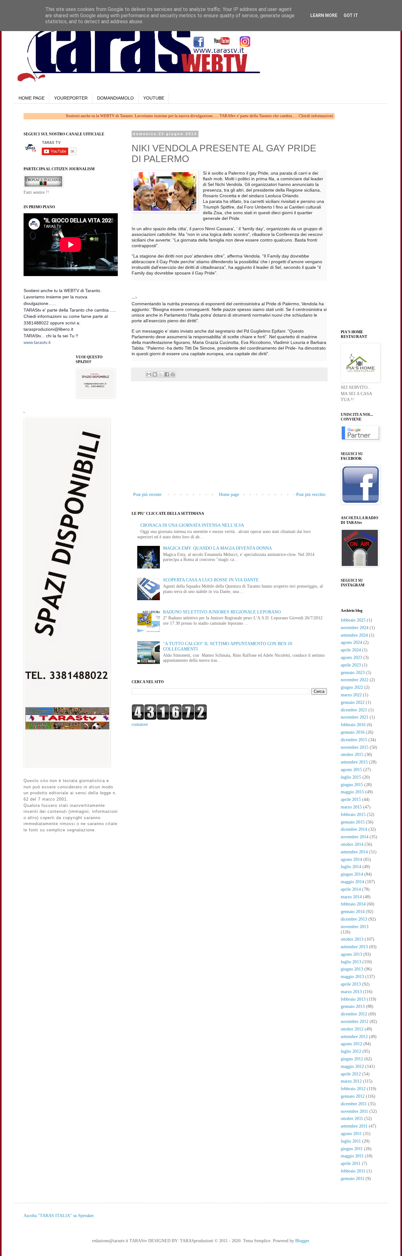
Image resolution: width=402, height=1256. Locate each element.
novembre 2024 (354, 627)
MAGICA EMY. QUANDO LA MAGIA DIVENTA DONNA (217, 548)
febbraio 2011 (353, 1171)
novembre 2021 (354, 717)
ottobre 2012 (352, 1029)
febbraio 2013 (353, 999)
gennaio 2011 (352, 1178)
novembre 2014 (354, 837)
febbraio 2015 (353, 814)
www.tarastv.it (37, 342)
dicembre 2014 (354, 829)
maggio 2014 (352, 881)
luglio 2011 (351, 1141)
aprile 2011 (351, 1163)
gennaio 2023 (353, 672)
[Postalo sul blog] (155, 374)
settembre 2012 (354, 1036)
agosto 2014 (351, 859)
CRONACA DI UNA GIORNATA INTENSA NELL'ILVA (192, 525)
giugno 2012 (352, 1059)
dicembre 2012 (354, 1014)
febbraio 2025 (353, 620)
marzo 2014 (351, 896)
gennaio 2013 (353, 1006)
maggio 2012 (352, 1066)
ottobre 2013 (352, 939)
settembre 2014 (354, 852)
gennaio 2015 (353, 822)
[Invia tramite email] (149, 374)
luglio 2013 (351, 962)
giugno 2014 (352, 874)
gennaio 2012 (353, 1096)
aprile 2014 (351, 889)
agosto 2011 (351, 1133)
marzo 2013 (351, 991)
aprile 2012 (351, 1074)
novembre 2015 (354, 747)
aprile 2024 (351, 650)
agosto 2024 (351, 642)
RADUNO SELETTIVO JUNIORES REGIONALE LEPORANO (222, 612)
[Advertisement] (212, 289)
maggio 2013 (352, 976)
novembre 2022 (354, 679)
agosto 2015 (351, 769)
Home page (229, 494)
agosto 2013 (351, 954)
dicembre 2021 (354, 710)
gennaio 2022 (353, 702)
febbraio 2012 (353, 1088)
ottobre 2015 (352, 754)
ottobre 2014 (352, 844)
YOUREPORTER (71, 98)
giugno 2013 (352, 969)
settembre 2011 (354, 1126)
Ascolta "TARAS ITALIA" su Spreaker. (59, 1215)
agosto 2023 (351, 657)
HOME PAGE (32, 98)
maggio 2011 (352, 1156)
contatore (140, 724)
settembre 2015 (354, 762)
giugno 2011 (352, 1148)
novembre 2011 (354, 1111)
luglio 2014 (351, 866)
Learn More (323, 15)
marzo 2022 (351, 695)
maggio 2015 (352, 792)
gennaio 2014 (353, 911)
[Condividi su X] (161, 374)
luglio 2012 (351, 1051)
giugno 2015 (352, 784)
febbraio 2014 (353, 904)
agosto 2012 (351, 1043)
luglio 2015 (351, 777)
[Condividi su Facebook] (167, 374)
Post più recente (147, 494)
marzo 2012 (351, 1081)
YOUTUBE (153, 98)
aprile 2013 (351, 984)
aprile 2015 (351, 799)
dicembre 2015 (354, 739)
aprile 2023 (351, 665)
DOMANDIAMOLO (115, 98)
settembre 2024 (354, 635)
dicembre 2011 (354, 1103)
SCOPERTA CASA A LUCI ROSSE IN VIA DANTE (211, 580)
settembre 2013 (354, 946)
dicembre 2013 (354, 919)
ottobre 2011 (352, 1118)
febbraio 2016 (353, 724)
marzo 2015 (351, 807)
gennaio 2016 (353, 732)
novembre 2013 (354, 926)
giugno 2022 (352, 687)
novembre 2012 (354, 1021)
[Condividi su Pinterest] (173, 374)
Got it (351, 15)
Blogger (302, 1240)
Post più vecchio (310, 494)
